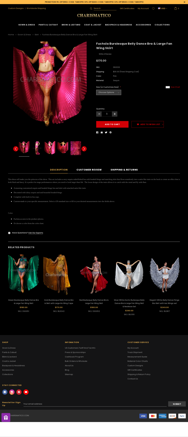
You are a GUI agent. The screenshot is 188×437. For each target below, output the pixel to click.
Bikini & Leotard (71, 24)
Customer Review (89, 169)
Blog (67, 370)
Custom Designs (135, 365)
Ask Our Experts (35, 232)
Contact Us (132, 378)
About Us (69, 365)
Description (59, 169)
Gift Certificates (127, 8)
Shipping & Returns (124, 169)
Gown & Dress (26, 24)
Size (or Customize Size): (108, 87)
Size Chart (175, 87)
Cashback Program (74, 356)
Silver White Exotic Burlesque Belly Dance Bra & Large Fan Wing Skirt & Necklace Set (129, 303)
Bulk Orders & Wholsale (76, 361)
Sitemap (69, 374)
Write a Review (105, 54)
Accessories (143, 24)
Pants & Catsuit (48, 24)
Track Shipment (134, 352)
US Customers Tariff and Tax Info (80, 348)
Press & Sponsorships (75, 352)
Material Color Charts (137, 361)
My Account (143, 8)
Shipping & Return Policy (138, 374)
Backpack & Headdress (118, 24)
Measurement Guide (137, 356)
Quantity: (100, 109)
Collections (162, 24)
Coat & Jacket (92, 24)
